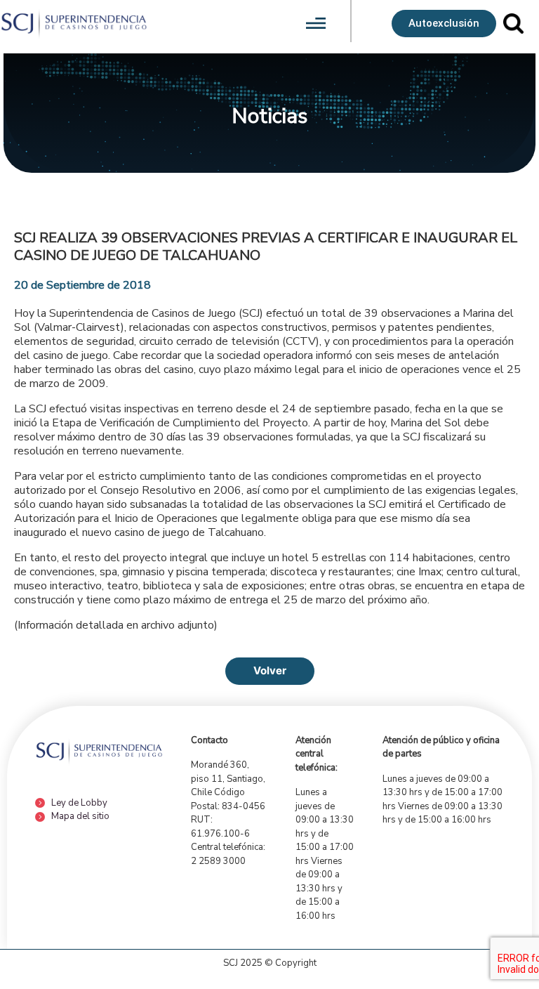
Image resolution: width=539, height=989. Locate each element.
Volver (269, 670)
